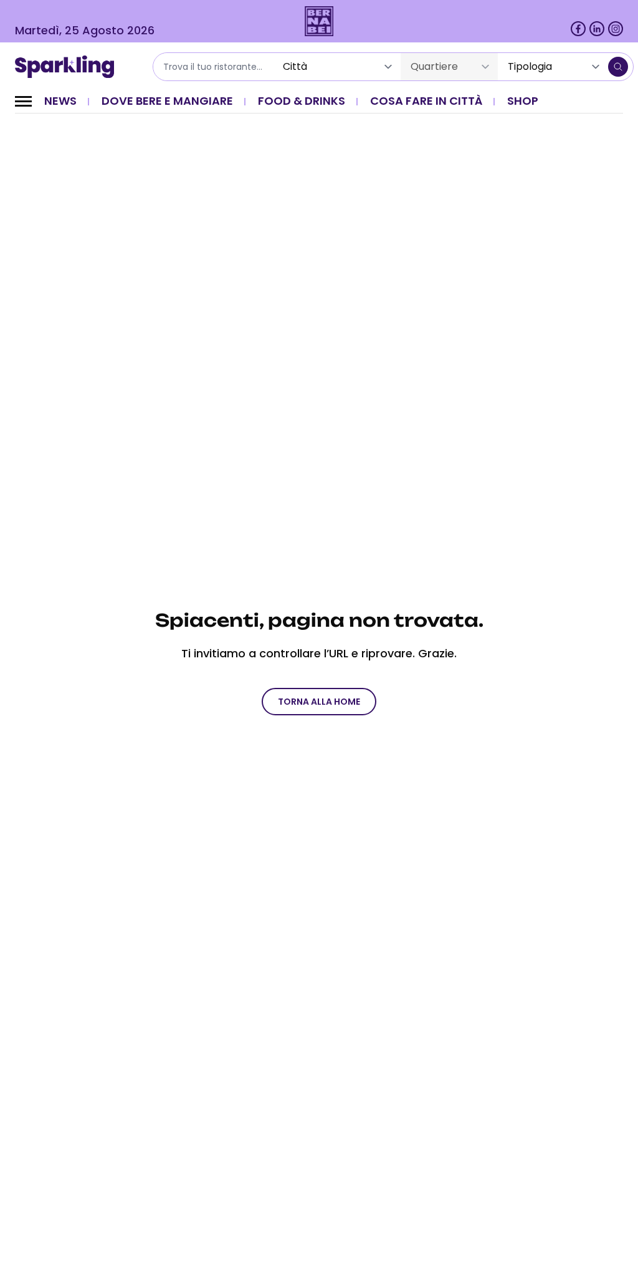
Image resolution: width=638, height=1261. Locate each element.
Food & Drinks (301, 101)
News (60, 101)
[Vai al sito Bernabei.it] (319, 21)
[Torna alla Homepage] (69, 67)
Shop (522, 101)
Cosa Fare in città (426, 101)
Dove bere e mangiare (167, 101)
